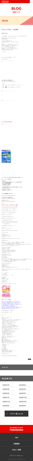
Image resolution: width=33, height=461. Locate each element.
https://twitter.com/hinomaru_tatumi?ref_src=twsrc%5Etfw (9, 230)
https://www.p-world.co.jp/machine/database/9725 (8, 195)
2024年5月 (6, 389)
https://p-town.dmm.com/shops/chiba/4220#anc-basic (9, 250)
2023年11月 (6, 401)
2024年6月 (22, 385)
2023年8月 (22, 405)
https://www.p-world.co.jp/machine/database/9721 (8, 201)
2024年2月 (22, 393)
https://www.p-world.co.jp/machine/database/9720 (8, 81)
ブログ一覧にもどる (16, 414)
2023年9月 (6, 405)
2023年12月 (23, 397)
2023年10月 (23, 401)
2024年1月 (6, 397)
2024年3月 (6, 393)
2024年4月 (22, 389)
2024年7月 (6, 385)
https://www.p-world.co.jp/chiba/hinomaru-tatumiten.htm (9, 355)
